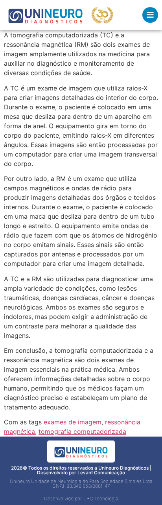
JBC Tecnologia (101, 498)
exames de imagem (72, 422)
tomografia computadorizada (82, 431)
